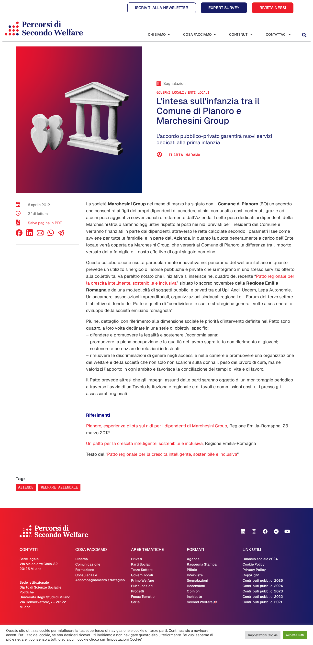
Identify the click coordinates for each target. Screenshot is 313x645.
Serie (135, 602)
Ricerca (81, 559)
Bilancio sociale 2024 (260, 559)
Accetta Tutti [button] (295, 635)
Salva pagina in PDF (45, 223)
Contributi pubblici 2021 (262, 602)
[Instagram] (254, 531)
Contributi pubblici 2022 (263, 596)
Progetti (137, 591)
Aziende (26, 487)
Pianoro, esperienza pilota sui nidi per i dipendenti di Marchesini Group (156, 426)
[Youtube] (287, 531)
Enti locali (198, 92)
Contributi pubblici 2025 (263, 580)
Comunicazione (87, 564)
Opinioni (194, 591)
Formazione (84, 569)
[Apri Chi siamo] (168, 34)
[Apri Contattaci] (289, 34)
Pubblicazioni (142, 586)
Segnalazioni (197, 580)
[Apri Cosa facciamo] (214, 34)
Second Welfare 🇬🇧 (202, 602)
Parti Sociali (141, 564)
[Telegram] (276, 531)
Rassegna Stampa (202, 564)
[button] (304, 35)
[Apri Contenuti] (251, 34)
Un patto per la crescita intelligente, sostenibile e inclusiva (144, 443)
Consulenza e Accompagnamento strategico (100, 577)
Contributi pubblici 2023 (263, 591)
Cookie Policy (254, 564)
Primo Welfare (142, 580)
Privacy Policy (254, 569)
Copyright (251, 575)
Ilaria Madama (184, 154)
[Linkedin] (243, 531)
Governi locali (170, 92)
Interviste (195, 575)
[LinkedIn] (29, 235)
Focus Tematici (143, 596)
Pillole (192, 569)
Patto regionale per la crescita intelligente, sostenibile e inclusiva (172, 454)
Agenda (193, 559)
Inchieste (194, 596)
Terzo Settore (142, 569)
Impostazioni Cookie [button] (263, 635)
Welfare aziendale (59, 487)
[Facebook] (19, 235)
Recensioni (196, 586)
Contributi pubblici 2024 (263, 586)
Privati (136, 559)
